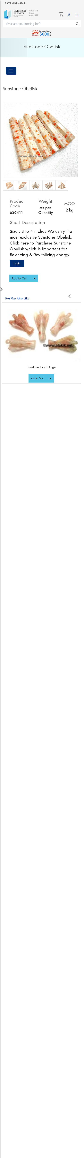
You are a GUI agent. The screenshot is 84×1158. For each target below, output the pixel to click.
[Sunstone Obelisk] (41, 140)
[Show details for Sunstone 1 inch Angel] (41, 331)
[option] (42, 348)
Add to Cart (37, 378)
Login (16, 263)
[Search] (77, 23)
